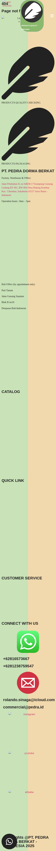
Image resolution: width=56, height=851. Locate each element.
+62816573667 (16, 658)
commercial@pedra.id (23, 707)
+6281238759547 (18, 666)
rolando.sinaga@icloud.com (29, 700)
